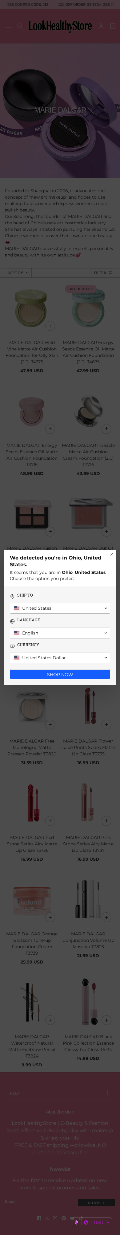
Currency (28, 644)
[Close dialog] (111, 554)
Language (28, 620)
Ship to (25, 595)
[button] (92, 1222)
